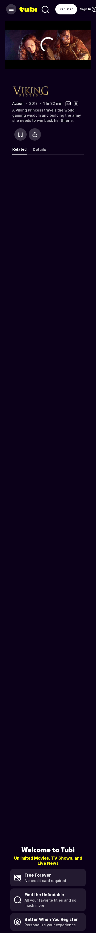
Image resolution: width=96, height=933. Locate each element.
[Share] (35, 134)
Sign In (85, 9)
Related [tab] (19, 149)
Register (66, 9)
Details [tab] (39, 149)
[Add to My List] (20, 134)
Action (18, 103)
